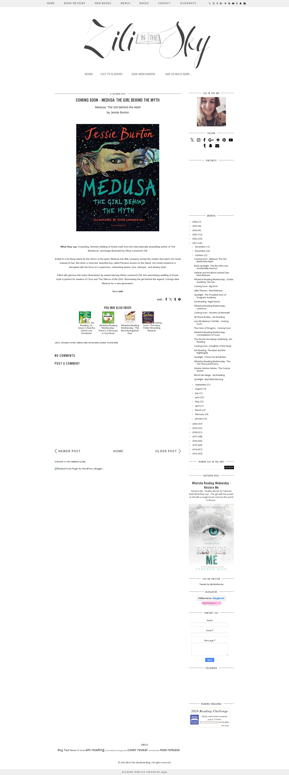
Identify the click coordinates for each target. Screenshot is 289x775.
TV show (81, 750)
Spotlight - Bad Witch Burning (208, 379)
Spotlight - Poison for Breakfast (210, 356)
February (199, 414)
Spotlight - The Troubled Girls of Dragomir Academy (210, 296)
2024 (194, 230)
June (197, 397)
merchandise (153, 750)
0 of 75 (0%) (224, 722)
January (199, 418)
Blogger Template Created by (144, 772)
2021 (194, 242)
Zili (203, 716)
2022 (194, 238)
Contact (164, 3)
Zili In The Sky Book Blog (138, 762)
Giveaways (188, 3)
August (198, 388)
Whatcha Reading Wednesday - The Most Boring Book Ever (130, 329)
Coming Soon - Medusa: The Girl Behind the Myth (210, 260)
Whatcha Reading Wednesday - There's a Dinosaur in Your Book (108, 329)
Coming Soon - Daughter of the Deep (212, 345)
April (197, 405)
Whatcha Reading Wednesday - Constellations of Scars (210, 333)
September (200, 384)
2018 (194, 432)
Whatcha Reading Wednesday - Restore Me (211, 485)
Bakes (144, 3)
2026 (194, 221)
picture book (112, 342)
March (198, 410)
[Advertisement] (118, 421)
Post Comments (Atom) (76, 461)
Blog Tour (64, 750)
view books (225, 725)
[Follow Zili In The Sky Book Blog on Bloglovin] (211, 599)
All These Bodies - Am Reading (209, 316)
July (197, 393)
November (200, 250)
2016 (194, 440)
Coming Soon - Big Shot (205, 286)
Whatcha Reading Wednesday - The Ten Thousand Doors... (212, 362)
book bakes (110, 750)
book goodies (121, 750)
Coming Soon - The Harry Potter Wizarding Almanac (152, 326)
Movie (73, 750)
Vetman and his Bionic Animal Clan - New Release (212, 274)
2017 (194, 436)
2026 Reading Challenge (209, 711)
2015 (194, 444)
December (200, 246)
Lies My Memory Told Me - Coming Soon (211, 322)
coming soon (82, 342)
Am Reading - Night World (207, 301)
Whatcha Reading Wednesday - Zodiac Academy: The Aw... (213, 280)
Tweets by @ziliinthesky (211, 584)
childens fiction (68, 342)
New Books (103, 3)
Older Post (166, 451)
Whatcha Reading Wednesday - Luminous (210, 307)
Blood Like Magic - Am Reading (209, 375)
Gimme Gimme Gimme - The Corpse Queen (212, 369)
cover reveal (138, 749)
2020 (194, 423)
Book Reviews (74, 3)
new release (170, 749)
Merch (125, 3)
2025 (194, 225)
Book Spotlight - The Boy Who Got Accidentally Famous (211, 267)
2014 (194, 449)
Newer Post (69, 451)
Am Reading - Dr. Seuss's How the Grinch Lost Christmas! (86, 328)
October (199, 255)
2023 (194, 234)
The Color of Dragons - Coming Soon (212, 328)
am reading (94, 749)
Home (51, 3)
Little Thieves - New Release (208, 290)
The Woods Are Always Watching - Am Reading (213, 340)
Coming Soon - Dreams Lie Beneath (212, 312)
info (121, 291)
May (197, 401)
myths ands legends (97, 342)
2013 (194, 453)
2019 (194, 428)
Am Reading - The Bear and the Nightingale (209, 351)
